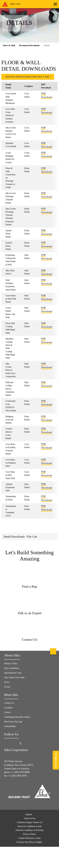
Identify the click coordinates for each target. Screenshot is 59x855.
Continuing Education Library (17, 717)
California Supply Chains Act (29, 822)
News (6, 682)
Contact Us (9, 703)
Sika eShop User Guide (14, 677)
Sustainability (10, 726)
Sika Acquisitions (11, 668)
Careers (7, 712)
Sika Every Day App (13, 721)
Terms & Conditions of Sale (29, 826)
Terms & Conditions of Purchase (29, 830)
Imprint (29, 814)
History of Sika (10, 663)
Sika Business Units (12, 673)
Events (7, 687)
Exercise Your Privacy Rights (30, 842)
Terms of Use (29, 818)
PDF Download (46, 95)
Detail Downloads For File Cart (28, 77)
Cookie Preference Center (29, 838)
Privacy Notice (29, 834)
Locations (8, 707)
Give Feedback (55, 760)
